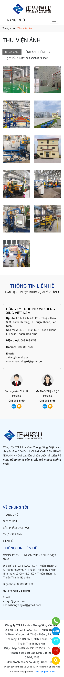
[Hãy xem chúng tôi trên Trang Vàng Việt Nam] (53, 660)
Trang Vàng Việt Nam (43, 671)
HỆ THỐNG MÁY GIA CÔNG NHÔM (26, 58)
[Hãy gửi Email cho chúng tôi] (53, 650)
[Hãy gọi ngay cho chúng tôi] (53, 621)
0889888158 (25, 347)
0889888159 (28, 340)
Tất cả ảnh (11, 52)
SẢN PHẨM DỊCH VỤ (16, 527)
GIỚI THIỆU (10, 521)
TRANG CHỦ (15, 20)
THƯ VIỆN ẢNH (12, 534)
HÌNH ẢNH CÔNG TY (37, 52)
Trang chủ (8, 28)
